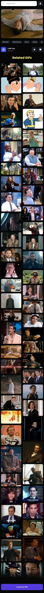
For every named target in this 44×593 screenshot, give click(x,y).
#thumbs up (17, 42)
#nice (27, 42)
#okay (35, 42)
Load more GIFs (22, 587)
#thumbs (6, 42)
